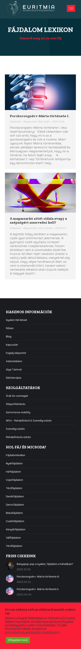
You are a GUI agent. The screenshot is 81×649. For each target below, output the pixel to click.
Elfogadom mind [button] (18, 640)
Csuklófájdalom (15, 521)
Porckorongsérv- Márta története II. (38, 589)
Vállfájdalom (13, 538)
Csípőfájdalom (14, 480)
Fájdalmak (15, 121)
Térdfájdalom (14, 488)
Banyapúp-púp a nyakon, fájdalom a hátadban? (45, 564)
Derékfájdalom (15, 496)
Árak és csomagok (17, 396)
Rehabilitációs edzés (18, 437)
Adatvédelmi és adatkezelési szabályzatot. (32, 632)
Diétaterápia (13, 378)
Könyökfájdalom (15, 529)
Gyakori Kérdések (16, 320)
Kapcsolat (12, 345)
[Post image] (10, 566)
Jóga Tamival (14, 369)
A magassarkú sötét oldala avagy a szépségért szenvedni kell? (38, 220)
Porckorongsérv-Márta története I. (39, 116)
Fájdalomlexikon (15, 455)
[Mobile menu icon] (71, 8)
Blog (8, 336)
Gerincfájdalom (15, 505)
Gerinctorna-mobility (18, 412)
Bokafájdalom (14, 513)
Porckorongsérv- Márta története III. (38, 577)
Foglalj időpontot (16, 353)
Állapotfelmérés (15, 404)
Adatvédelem (14, 361)
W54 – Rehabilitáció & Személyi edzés (29, 421)
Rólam (10, 328)
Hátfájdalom (13, 472)
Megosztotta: (36, 121)
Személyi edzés (15, 429)
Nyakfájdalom (14, 463)
